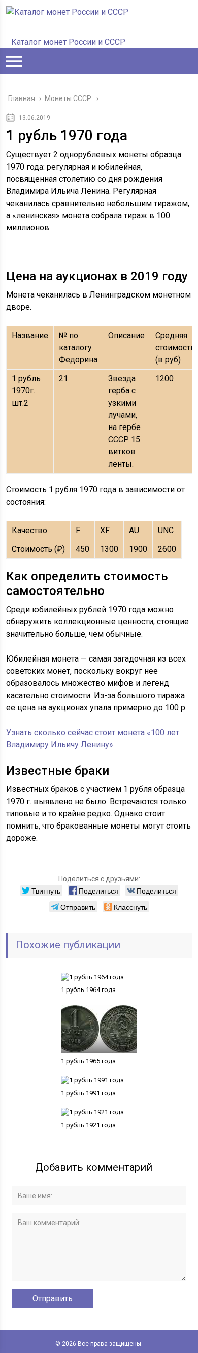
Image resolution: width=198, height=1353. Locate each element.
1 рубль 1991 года (88, 1093)
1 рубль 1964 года (88, 990)
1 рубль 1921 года (88, 1125)
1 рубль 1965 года (88, 1061)
